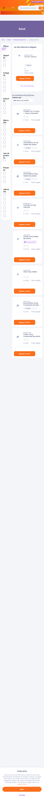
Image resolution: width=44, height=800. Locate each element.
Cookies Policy (22, 784)
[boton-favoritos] (37, 78)
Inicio (3, 40)
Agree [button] (22, 789)
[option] (6, 61)
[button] (6, 56)
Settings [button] (22, 795)
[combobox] (23, 100)
